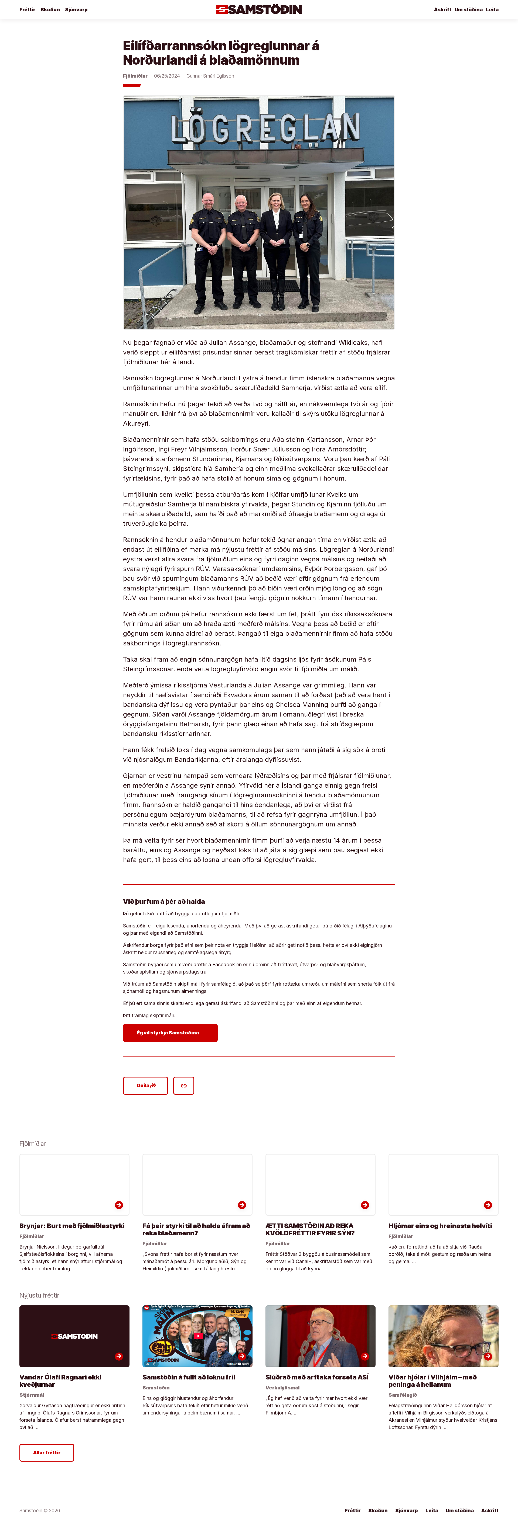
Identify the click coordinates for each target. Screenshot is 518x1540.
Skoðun (50, 9)
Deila (146, 1085)
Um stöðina (469, 9)
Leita (492, 9)
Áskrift (442, 9)
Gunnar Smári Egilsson (210, 76)
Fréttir (27, 9)
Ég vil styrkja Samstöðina (171, 1033)
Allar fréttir (46, 1452)
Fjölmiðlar (135, 76)
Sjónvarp (76, 9)
